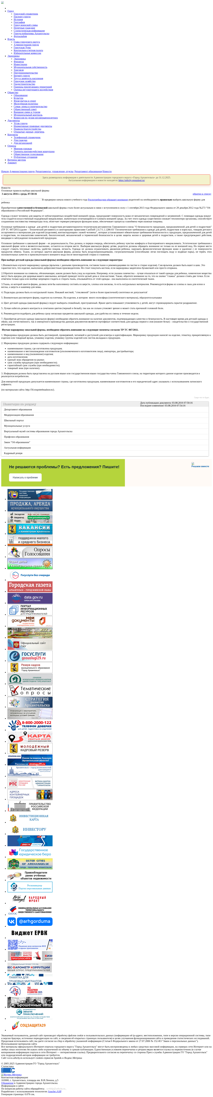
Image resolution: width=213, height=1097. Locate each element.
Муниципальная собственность (30, 67)
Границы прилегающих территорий (33, 87)
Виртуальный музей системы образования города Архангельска (38, 431)
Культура (18, 98)
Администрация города (26, 44)
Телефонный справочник (27, 137)
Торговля (19, 70)
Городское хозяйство (25, 81)
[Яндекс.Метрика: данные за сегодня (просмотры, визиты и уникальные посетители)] (11, 1074)
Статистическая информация (29, 30)
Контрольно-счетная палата (28, 50)
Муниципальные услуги (17, 426)
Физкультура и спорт (25, 101)
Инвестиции (20, 64)
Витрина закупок (16, 160)
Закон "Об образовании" (17, 442)
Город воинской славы (26, 25)
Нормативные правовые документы (33, 126)
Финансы (19, 61)
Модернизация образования (19, 415)
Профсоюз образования (16, 436)
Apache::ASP (54, 1091)
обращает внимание (117, 199)
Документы (13, 120)
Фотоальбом (20, 36)
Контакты (12, 134)
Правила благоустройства (27, 129)
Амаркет (12, 162)
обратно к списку (202, 194)
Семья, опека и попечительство (30, 106)
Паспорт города (22, 16)
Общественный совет (25, 109)
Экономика (13, 56)
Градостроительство (24, 84)
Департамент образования (88, 171)
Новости (107, 171)
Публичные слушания (25, 157)
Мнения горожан (23, 148)
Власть (11, 39)
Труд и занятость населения (28, 78)
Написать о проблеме (25, 477)
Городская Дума (22, 47)
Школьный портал (14, 420)
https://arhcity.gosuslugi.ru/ (132, 180)
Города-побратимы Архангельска (31, 33)
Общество (12, 92)
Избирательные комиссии (27, 53)
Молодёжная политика (26, 103)
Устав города (20, 123)
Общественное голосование (29, 154)
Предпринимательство (26, 72)
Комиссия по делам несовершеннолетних (36, 117)
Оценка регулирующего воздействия (33, 89)
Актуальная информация (17, 447)
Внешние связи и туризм (27, 112)
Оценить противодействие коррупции (34, 151)
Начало (5, 171)
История (18, 19)
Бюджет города (22, 75)
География (19, 22)
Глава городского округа (27, 42)
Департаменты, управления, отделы (54, 171)
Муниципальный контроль (28, 115)
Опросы (11, 145)
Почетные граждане (24, 28)
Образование (21, 95)
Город (10, 11)
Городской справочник (26, 13)
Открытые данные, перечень (29, 131)
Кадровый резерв (13, 453)
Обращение (7, 1083)
